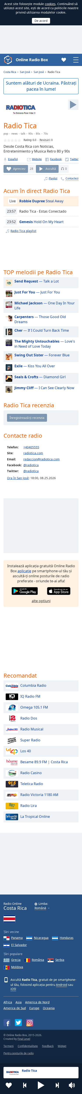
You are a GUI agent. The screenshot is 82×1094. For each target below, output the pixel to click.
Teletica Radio (31, 784)
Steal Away (41, 201)
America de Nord (37, 1002)
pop (5, 133)
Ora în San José (18, 478)
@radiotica (31, 465)
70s (46, 133)
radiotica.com (33, 453)
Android (61, 985)
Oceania (49, 1008)
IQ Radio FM (30, 696)
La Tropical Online (35, 816)
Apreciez (19, 168)
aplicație (24, 571)
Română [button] (40, 908)
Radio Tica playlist (23, 231)
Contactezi (72, 178)
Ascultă (50, 168)
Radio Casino (31, 773)
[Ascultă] (73, 104)
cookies (50, 4)
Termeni (8, 1046)
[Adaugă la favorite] (8, 1085)
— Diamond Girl (40, 376)
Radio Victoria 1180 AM (39, 794)
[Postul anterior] (25, 1085)
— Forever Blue (42, 355)
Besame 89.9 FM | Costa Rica (44, 762)
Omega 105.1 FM (34, 707)
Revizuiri (45, 140)
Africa (7, 1002)
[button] (41, 1085)
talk (23, 133)
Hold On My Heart (41, 221)
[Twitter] (72, 159)
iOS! (13, 989)
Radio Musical (31, 729)
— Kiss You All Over (34, 366)
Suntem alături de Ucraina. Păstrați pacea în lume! (41, 86)
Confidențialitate (28, 1046)
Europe (34, 1008)
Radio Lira (28, 805)
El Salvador (19, 945)
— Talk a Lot (36, 281)
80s (38, 133)
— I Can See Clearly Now (44, 387)
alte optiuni (41, 600)
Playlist (53, 178)
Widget (62, 1046)
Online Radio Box (32, 59)
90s (30, 133)
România (38, 960)
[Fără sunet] (73, 1085)
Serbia (59, 960)
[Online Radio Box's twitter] (18, 1022)
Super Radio (30, 740)
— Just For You (37, 292)
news (14, 133)
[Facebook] (53, 159)
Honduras (66, 938)
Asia (19, 1002)
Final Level (23, 1039)
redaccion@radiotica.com (41, 459)
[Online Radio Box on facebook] (6, 1022)
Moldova (17, 967)
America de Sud (14, 1008)
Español (13, 159)
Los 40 (25, 751)
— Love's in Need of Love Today (44, 344)
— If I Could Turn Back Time (41, 330)
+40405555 (31, 447)
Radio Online (15, 906)
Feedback (48, 1046)
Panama (17, 938)
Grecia (16, 960)
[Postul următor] (57, 1085)
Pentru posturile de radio (18, 1053)
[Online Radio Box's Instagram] (29, 1022)
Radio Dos (28, 718)
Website (37, 159)
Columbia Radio (33, 685)
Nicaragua (41, 938)
